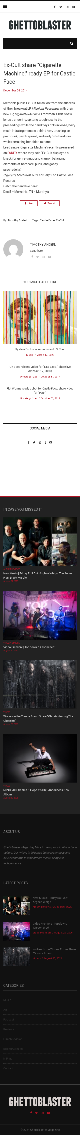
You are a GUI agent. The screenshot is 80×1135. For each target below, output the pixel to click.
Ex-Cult (60, 220)
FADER (12, 153)
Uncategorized (29, 376)
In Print (7, 1058)
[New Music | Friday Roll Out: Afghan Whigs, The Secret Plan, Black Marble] (40, 542)
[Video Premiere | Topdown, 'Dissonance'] (40, 615)
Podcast (8, 1019)
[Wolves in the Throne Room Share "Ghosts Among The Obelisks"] (40, 685)
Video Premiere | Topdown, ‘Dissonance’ (29, 647)
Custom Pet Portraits (16, 474)
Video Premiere (11, 643)
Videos (6, 712)
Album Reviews (11, 569)
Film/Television (12, 1039)
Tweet (51, 203)
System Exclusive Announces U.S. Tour (40, 349)
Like (30, 203)
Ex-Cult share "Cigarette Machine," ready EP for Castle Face (39, 73)
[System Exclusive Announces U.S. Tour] (40, 319)
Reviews (8, 1029)
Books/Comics (13, 1048)
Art (5, 1009)
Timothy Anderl (17, 220)
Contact (8, 1068)
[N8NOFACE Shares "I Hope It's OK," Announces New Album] (40, 758)
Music (30, 355)
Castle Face (47, 220)
